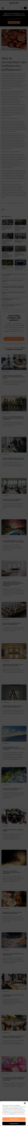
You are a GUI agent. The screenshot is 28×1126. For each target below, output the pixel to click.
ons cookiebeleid (11, 1114)
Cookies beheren (14, 1123)
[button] (25, 1103)
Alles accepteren (14, 1119)
